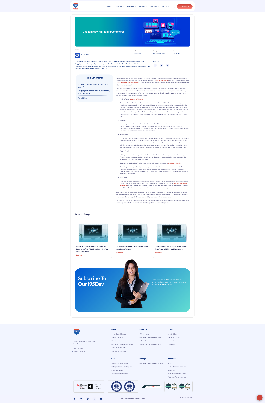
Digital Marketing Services (119, 363)
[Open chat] (260, 398)
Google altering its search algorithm (127, 83)
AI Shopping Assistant (147, 341)
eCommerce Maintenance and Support (152, 363)
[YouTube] (101, 399)
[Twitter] (81, 399)
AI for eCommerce (117, 370)
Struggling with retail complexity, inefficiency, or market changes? (94, 92)
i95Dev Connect (145, 334)
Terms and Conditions (127, 398)
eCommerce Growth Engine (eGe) (150, 337)
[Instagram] (88, 399)
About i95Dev (172, 334)
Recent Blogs (82, 98)
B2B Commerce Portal (118, 348)
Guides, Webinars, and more (177, 367)
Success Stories (172, 341)
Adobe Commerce (117, 337)
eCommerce (161, 53)
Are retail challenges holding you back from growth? (93, 85)
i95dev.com (189, 397)
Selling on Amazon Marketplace (121, 367)
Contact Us (171, 344)
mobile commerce (162, 80)
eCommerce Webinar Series (177, 373)
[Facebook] (74, 399)
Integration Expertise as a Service (150, 344)
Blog (154, 53)
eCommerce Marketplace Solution (122, 344)
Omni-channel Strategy (118, 334)
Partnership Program (174, 337)
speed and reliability (174, 163)
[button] (112, 6)
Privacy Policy (140, 398)
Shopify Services (116, 341)
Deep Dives (171, 370)
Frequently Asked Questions (177, 377)
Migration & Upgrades (118, 351)
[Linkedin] (94, 399)
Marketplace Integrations (119, 373)
